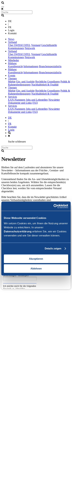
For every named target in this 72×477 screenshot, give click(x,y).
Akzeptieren (36, 258)
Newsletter (54, 99)
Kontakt (12, 126)
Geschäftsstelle (49, 45)
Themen (12, 78)
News (11, 39)
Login (11, 129)
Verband (12, 42)
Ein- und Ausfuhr (25, 81)
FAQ (35, 102)
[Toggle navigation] (2, 6)
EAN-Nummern (16, 99)
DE (10, 117)
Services (12, 96)
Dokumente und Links (20, 102)
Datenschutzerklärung (17, 231)
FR (9, 123)
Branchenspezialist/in (50, 66)
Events (11, 75)
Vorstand (36, 45)
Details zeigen (53, 248)
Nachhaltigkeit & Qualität (44, 84)
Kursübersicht (15, 66)
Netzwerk (30, 48)
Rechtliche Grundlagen (47, 81)
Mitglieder (13, 60)
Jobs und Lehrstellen (37, 99)
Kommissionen (16, 48)
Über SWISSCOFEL (19, 45)
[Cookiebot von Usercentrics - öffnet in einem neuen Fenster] (53, 206)
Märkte (12, 81)
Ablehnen (36, 268)
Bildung (12, 63)
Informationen (30, 66)
